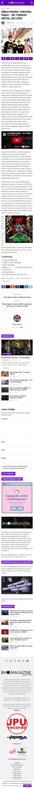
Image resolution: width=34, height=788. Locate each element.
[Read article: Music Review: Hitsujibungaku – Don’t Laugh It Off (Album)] (5, 381)
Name (3, 442)
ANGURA (17, 763)
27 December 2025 (15, 376)
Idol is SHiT (17, 769)
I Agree (27, 785)
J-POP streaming (17, 773)
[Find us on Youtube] (19, 660)
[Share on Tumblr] (17, 58)
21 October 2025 (15, 384)
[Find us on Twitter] (10, 661)
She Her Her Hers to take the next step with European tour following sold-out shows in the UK (21, 612)
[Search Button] (32, 2)
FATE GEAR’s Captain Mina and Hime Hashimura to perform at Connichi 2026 (21, 622)
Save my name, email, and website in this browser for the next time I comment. (15, 467)
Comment (5, 419)
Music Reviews (15, 8)
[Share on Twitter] (8, 58)
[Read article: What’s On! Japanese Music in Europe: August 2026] (5, 647)
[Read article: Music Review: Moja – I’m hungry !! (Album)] (5, 374)
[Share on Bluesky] (26, 58)
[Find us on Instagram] (15, 660)
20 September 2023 (22, 22)
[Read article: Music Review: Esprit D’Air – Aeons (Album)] (17, 347)
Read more (7, 368)
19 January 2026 (15, 360)
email (24, 557)
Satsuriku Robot (26, 278)
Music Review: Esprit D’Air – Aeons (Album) (15, 358)
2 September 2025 (15, 392)
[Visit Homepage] (17, 3)
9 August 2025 (14, 400)
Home (2, 8)
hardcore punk (10, 278)
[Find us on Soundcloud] (23, 660)
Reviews (8, 8)
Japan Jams (17, 775)
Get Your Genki (17, 767)
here (8, 550)
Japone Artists (17, 777)
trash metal (5, 281)
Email (3, 450)
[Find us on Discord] (27, 661)
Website (3, 458)
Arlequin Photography (17, 765)
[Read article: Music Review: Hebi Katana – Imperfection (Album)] (5, 397)
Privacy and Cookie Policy (14, 785)
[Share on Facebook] (3, 58)
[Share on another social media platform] (31, 58)
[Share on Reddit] (12, 58)
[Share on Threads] (21, 58)
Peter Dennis (10, 22)
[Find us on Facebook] (6, 660)
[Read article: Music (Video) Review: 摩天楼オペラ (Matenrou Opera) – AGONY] (5, 389)
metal (17, 278)
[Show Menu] (2, 2)
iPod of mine (17, 771)
